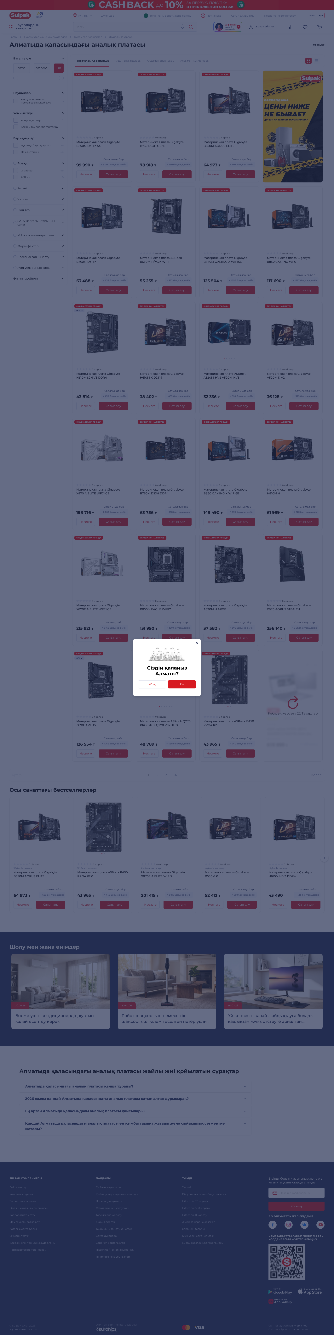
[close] (197, 643)
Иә (182, 684)
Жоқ (152, 684)
